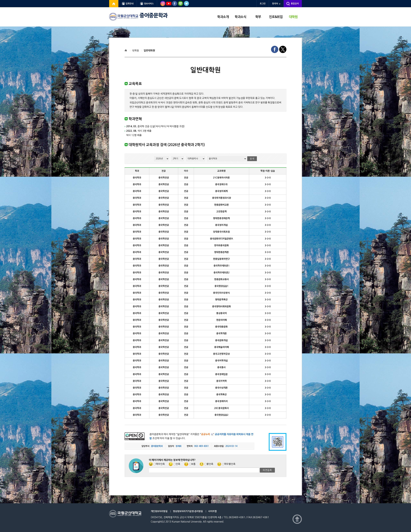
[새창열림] (113, 3)
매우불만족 (229, 464)
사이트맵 (212, 511)
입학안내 (129, 4)
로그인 (263, 4)
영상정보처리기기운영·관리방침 (188, 511)
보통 (193, 464)
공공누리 (205, 434)
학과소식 (240, 16)
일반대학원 (149, 50)
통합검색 (295, 4)
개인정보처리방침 (159, 511)
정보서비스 (149, 4)
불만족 (209, 464)
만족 (178, 464)
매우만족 (160, 464)
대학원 (293, 16)
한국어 (275, 4)
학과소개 (223, 16)
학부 (258, 16)
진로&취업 (276, 16)
